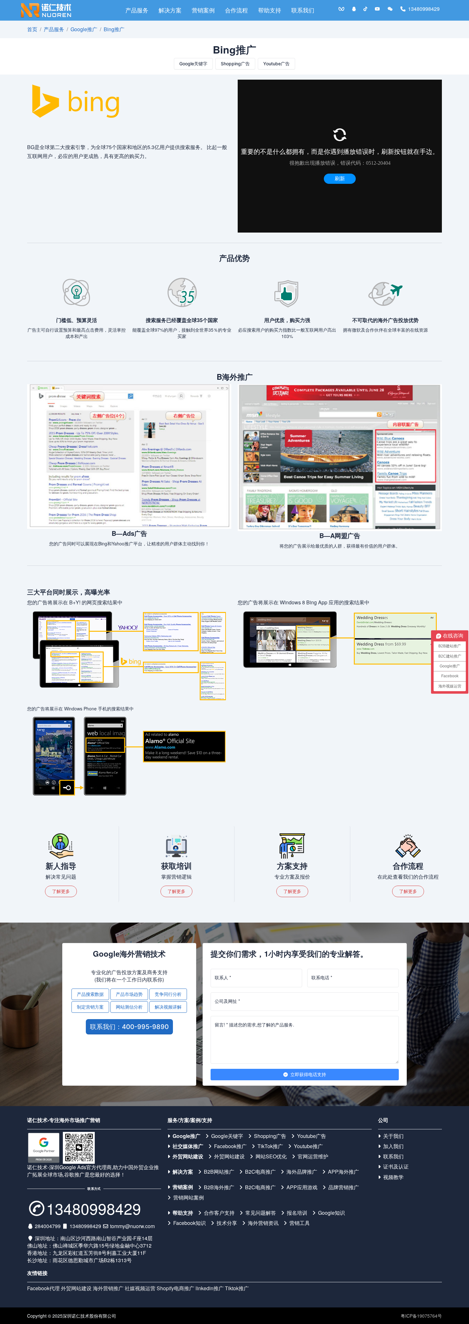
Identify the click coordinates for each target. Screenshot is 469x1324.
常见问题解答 (260, 1212)
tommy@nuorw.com (132, 1226)
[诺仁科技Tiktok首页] (365, 9)
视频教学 (393, 1177)
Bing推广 (114, 29)
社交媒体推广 (188, 1146)
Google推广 (84, 29)
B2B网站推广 (219, 1171)
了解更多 (61, 891)
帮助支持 (269, 10)
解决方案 (170, 10)
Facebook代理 (43, 1288)
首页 (32, 29)
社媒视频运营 (140, 1288)
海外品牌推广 (302, 1171)
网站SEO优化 (271, 1156)
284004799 (48, 1226)
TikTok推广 (270, 1146)
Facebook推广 (230, 1146)
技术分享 (227, 1223)
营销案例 (203, 10)
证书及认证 (396, 1166)
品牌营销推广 (343, 1187)
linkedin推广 (210, 1288)
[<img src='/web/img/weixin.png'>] (390, 9)
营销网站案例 (188, 1197)
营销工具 (299, 1223)
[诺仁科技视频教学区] (377, 9)
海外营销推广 (108, 1288)
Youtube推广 (308, 1146)
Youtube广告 (276, 63)
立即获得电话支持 (308, 1074)
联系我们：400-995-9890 (129, 1027)
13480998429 (424, 8)
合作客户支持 (219, 1212)
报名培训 (297, 1212)
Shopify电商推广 (175, 1288)
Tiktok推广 (237, 1288)
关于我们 (393, 1136)
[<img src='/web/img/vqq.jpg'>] (341, 9)
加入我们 (393, 1146)
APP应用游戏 (302, 1187)
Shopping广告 (235, 63)
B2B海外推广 (219, 1187)
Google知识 (331, 1212)
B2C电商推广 (260, 1171)
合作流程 (236, 10)
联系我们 (302, 10)
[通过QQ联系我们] (354, 9)
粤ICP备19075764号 (421, 1316)
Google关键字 (193, 63)
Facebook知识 (189, 1223)
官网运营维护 (313, 1156)
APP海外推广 (343, 1171)
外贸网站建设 (188, 1156)
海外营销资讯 (263, 1223)
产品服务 (136, 10)
